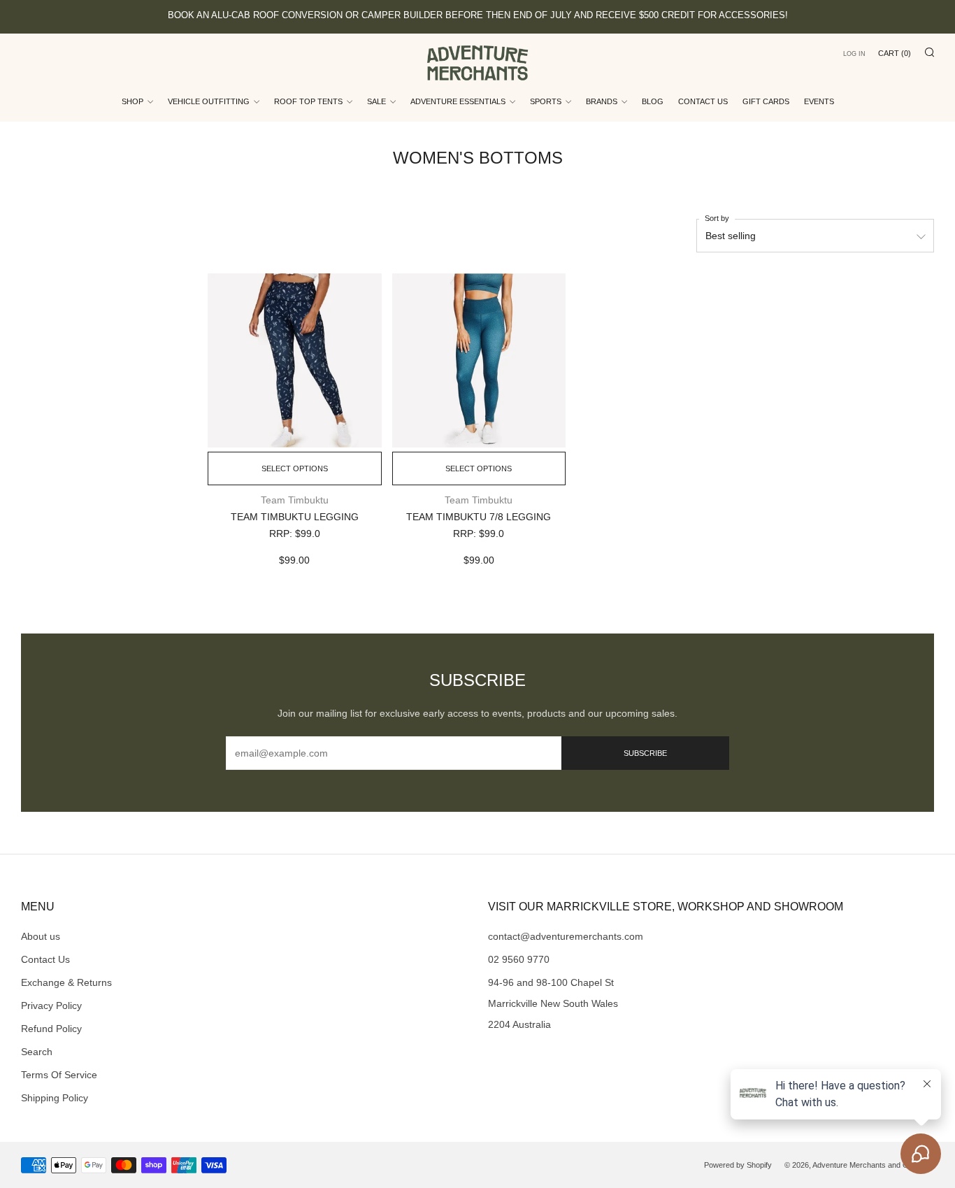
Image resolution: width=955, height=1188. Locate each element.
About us (40, 936)
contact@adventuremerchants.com (565, 936)
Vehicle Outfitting (209, 101)
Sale (376, 101)
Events (819, 101)
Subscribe (645, 753)
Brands (601, 101)
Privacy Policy (51, 1005)
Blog (652, 101)
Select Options (294, 468)
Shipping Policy (54, 1097)
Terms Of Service (59, 1074)
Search (36, 1051)
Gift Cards (765, 101)
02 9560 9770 (519, 959)
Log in (854, 53)
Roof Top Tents (308, 101)
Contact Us (703, 101)
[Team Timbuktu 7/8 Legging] (479, 360)
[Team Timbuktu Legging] (294, 360)
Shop (132, 101)
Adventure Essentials (457, 101)
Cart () (894, 53)
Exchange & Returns (66, 982)
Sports (545, 101)
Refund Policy (51, 1028)
